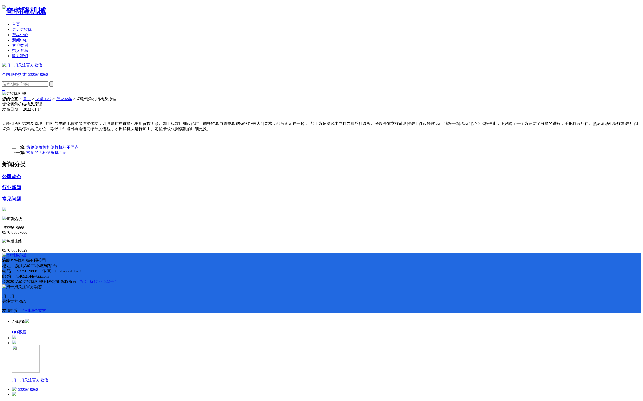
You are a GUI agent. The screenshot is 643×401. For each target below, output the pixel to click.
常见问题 (11, 199)
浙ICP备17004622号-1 (98, 281)
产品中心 (20, 35)
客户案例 (20, 45)
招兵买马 (20, 50)
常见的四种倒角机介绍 (46, 152)
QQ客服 (19, 332)
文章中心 (43, 99)
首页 (16, 24)
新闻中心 (20, 40)
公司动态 (11, 176)
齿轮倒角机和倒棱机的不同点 (52, 147)
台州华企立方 (34, 310)
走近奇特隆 (22, 29)
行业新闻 (64, 99)
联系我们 (20, 56)
